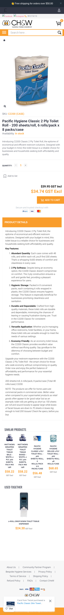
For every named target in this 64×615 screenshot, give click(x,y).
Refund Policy (13, 580)
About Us (11, 567)
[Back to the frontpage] (4, 40)
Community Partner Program (37, 567)
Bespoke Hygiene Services (18, 571)
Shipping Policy (40, 576)
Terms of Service (18, 576)
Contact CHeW (47, 580)
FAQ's (30, 580)
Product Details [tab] (16, 222)
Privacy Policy (45, 571)
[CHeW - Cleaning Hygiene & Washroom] (32, 595)
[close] (50, 601)
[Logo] (17, 23)
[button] (5, 10)
